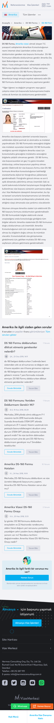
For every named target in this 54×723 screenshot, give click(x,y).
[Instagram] (23, 683)
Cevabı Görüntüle (14, 388)
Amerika (17, 22)
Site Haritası (9, 639)
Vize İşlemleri (33, 4)
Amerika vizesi (22, 43)
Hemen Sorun (27, 577)
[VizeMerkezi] (27, 697)
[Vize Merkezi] (5, 4)
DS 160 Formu (31, 22)
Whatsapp (22, 706)
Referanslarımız (18, 4)
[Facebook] (5, 683)
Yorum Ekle (33, 388)
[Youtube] (32, 683)
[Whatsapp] (41, 683)
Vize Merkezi (9, 648)
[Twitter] (14, 683)
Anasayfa (6, 22)
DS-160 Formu (48, 22)
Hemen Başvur (44, 706)
